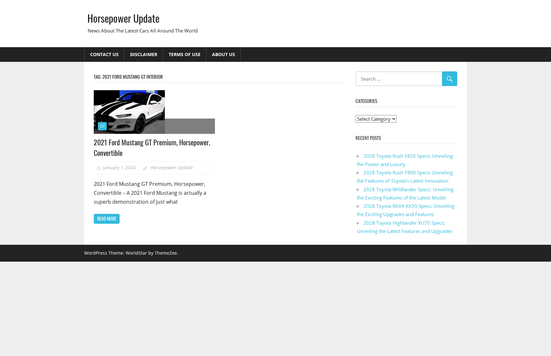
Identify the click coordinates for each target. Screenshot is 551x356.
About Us (223, 54)
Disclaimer (143, 54)
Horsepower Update (123, 18)
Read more (106, 218)
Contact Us (104, 54)
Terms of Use (185, 54)
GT (102, 126)
